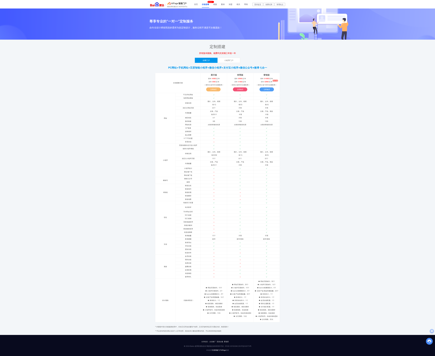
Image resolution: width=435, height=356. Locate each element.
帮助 (246, 4)
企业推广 (212, 342)
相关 (238, 4)
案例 (223, 4)
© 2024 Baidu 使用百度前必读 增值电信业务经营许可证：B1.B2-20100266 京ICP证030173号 (217, 346)
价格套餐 (205, 4)
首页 (196, 4)
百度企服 (220, 342)
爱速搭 (226, 342)
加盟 (230, 4)
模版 (215, 4)
